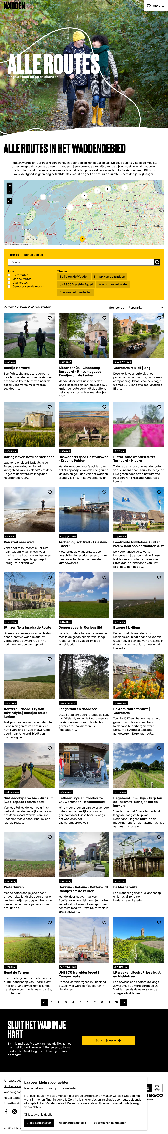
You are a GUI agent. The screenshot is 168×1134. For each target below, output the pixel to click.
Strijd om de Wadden (73, 276)
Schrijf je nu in (106, 1040)
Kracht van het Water (113, 284)
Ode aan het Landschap (75, 292)
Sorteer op (117, 307)
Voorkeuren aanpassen (110, 1122)
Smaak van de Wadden (109, 276)
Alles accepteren (39, 1122)
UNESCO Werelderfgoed (76, 284)
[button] (70, 207)
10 (116, 1003)
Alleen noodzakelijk (72, 1122)
